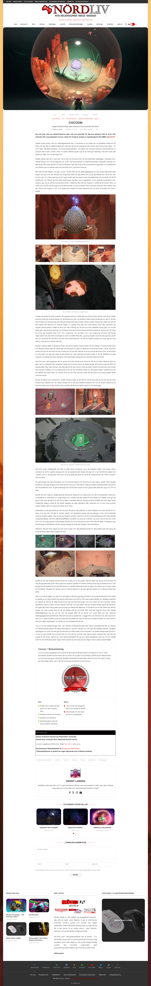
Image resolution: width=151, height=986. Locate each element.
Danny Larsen (57, 129)
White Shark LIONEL (13, 938)
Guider (89, 24)
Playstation (68, 744)
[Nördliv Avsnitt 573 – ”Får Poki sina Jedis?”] (16, 905)
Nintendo (85, 114)
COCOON (74, 760)
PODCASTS (24, 24)
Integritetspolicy (82, 1)
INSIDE (112, 137)
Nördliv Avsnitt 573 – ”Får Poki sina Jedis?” (15, 916)
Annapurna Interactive (70, 748)
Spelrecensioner (74, 114)
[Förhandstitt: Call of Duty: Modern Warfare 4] (39, 929)
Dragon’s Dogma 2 (75, 827)
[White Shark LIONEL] (16, 929)
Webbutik (70, 1)
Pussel (82, 760)
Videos (119, 24)
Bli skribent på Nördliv (57, 1)
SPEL (33, 24)
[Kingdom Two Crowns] (48, 817)
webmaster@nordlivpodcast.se (84, 978)
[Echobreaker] (39, 905)
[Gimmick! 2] (102, 817)
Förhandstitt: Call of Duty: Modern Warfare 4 (38, 939)
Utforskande (102, 760)
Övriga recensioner (76, 24)
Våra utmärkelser (41, 1)
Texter (63, 114)
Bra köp (66, 760)
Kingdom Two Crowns (49, 827)
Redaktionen (17, 1)
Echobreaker (34, 915)
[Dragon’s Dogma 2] (75, 817)
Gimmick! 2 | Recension (102, 827)
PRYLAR (41, 24)
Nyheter (110, 24)
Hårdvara (52, 24)
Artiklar (100, 24)
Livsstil (63, 24)
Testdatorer (28, 1)
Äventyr (57, 760)
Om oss (8, 1)
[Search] (126, 24)
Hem (15, 24)
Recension (91, 760)
